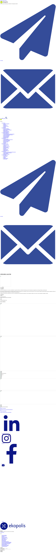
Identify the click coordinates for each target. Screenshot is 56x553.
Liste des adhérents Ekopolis (5, 541)
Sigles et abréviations (4, 539)
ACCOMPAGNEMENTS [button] (5, 132)
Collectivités (4, 125)
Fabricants (4, 127)
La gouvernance (5, 156)
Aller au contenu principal (3, 0)
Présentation (2, 288)
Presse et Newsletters (4, 537)
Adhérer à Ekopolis (5, 158)
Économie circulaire (5, 141)
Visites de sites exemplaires (6, 140)
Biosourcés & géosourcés (6, 146)
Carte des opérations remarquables (6, 543)
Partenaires (4, 157)
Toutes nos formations (6, 128)
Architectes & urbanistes (6, 123)
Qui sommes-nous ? (5, 155)
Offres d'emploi (4, 538)
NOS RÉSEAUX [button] (4, 151)
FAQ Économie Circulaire (5, 545)
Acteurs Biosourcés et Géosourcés (7, 152)
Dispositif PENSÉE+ (5, 137)
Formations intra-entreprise (6, 129)
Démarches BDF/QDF (6, 133)
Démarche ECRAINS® (6, 136)
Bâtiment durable (5, 130)
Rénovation (4, 142)
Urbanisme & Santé (5, 149)
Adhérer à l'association (3, 408)
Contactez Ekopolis (4, 535)
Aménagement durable (6, 131)
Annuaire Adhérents (5, 153)
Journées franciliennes (4, 546)
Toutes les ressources (5, 144)
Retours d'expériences (4, 544)
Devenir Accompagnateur (6, 135)
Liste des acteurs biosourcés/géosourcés (6, 542)
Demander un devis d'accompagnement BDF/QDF (6, 409)
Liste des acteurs (4, 540)
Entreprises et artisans (6, 126)
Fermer (1, 547)
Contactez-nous (2, 532)
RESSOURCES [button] (4, 143)
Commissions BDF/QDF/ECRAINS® (8, 134)
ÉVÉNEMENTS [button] (4, 138)
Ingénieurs (4, 124)
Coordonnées (2, 294)
